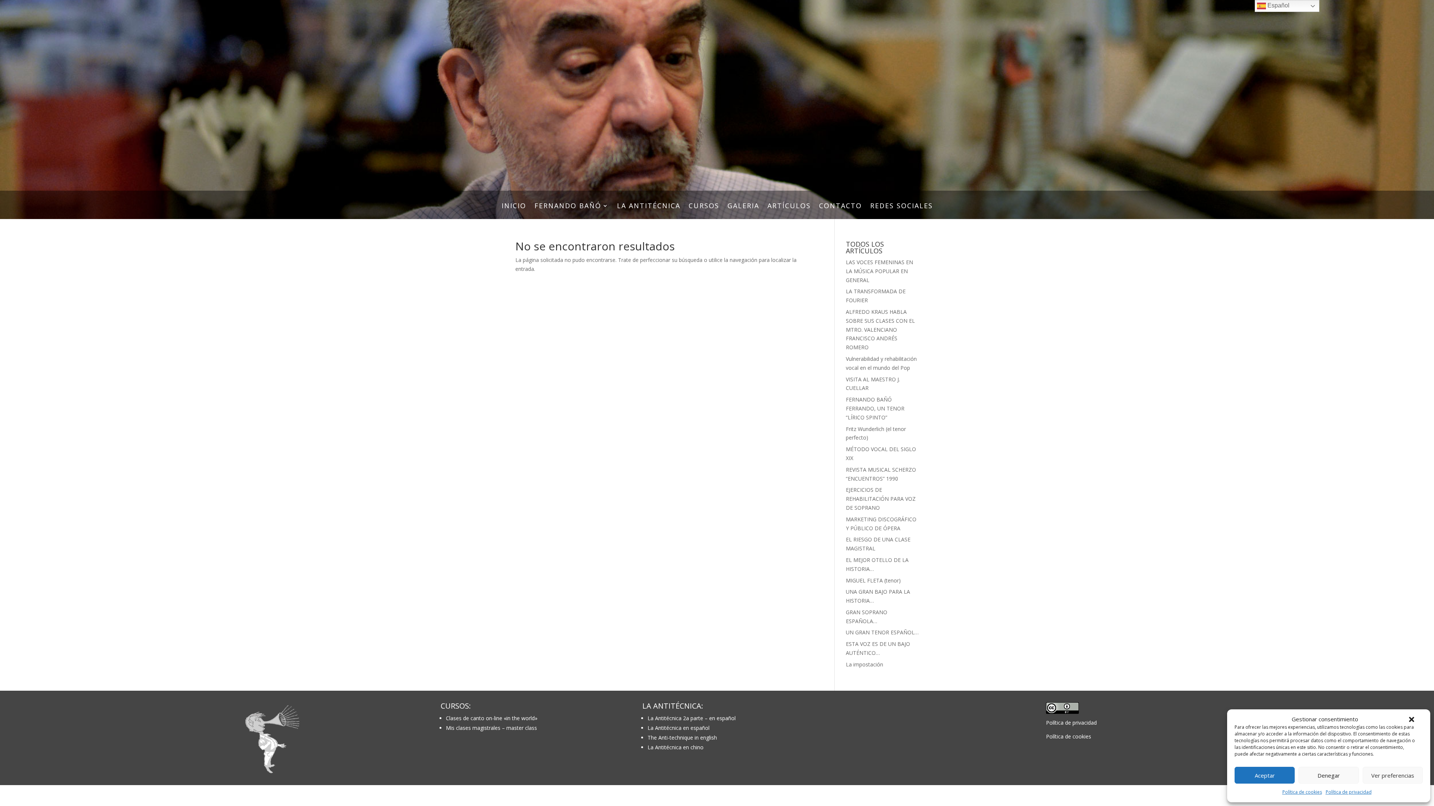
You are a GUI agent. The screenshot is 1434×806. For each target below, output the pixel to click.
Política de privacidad (1349, 792)
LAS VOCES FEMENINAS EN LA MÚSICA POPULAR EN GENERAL (879, 271)
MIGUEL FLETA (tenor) (873, 580)
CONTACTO (840, 206)
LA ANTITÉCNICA (648, 206)
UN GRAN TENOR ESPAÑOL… (882, 632)
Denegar (1328, 775)
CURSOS (704, 206)
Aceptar (1265, 775)
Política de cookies (1302, 792)
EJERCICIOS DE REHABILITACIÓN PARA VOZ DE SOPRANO (881, 498)
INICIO (514, 206)
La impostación (864, 664)
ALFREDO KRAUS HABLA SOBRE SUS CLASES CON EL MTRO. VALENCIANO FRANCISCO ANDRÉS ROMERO (880, 329)
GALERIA (743, 206)
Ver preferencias (1392, 775)
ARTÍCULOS (789, 206)
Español (1277, 5)
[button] (1411, 719)
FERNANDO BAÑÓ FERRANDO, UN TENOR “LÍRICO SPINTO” (875, 408)
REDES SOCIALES (901, 206)
